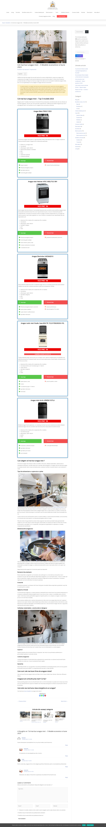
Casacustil (26, 748)
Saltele (78, 122)
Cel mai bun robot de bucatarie (47, 720)
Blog (76, 99)
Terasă (78, 142)
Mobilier (78, 119)
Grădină (78, 140)
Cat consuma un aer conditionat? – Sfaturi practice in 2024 (80, 81)
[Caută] (87, 31)
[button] (62, 16)
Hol (77, 108)
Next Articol (64, 701)
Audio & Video (79, 115)
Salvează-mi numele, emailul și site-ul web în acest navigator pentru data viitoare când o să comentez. (42, 810)
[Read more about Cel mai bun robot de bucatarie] (48, 715)
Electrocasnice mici (80, 135)
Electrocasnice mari (80, 133)
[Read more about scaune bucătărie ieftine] (25, 715)
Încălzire (78, 117)
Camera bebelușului (79, 111)
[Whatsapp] (41, 695)
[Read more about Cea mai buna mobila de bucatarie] (37, 715)
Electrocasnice (78, 131)
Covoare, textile (78, 124)
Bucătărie (8, 23)
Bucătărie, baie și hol (38, 722)
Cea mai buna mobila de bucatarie (37, 720)
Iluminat (77, 146)
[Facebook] (40, 695)
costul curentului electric (58, 507)
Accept (84, 825)
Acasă (3, 23)
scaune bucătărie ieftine (25, 719)
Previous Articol (22, 701)
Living (76, 148)
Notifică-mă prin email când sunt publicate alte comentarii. (31, 812)
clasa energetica (27, 691)
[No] (104, 825)
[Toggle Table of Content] (24, 74)
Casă (76, 113)
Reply (66, 745)
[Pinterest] (45, 695)
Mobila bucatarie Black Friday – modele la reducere (59, 719)
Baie (77, 104)
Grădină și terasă (79, 137)
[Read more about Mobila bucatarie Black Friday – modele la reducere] (60, 714)
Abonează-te (79, 55)
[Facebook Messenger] (43, 695)
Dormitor (77, 128)
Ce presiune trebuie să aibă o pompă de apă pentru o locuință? (81, 70)
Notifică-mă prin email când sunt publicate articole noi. (30, 815)
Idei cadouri (78, 144)
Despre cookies (90, 825)
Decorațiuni (78, 126)
